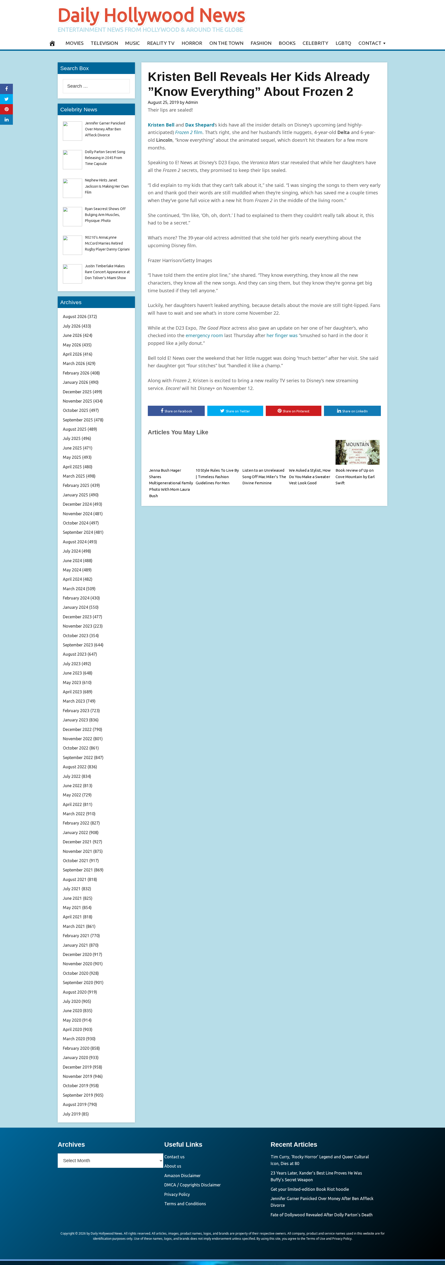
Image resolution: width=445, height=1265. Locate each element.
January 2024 (75, 607)
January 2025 (75, 495)
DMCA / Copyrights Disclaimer (192, 1185)
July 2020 (72, 1001)
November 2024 (77, 513)
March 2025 (74, 476)
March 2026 (74, 363)
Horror (192, 43)
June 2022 (72, 785)
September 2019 (78, 1095)
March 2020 (74, 1038)
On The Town (226, 43)
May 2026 (72, 345)
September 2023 (78, 645)
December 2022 (77, 729)
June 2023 (72, 673)
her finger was (282, 335)
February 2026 (76, 373)
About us (172, 1166)
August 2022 (75, 766)
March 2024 (74, 588)
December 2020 (77, 954)
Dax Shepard (199, 125)
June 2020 (72, 1010)
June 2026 (72, 335)
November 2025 (77, 401)
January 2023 (75, 720)
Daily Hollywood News (151, 14)
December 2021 (77, 841)
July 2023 (72, 663)
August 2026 (75, 316)
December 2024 (77, 504)
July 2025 (72, 438)
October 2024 (75, 523)
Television (104, 43)
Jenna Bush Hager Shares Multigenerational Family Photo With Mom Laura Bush (171, 483)
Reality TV (160, 43)
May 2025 (72, 457)
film (188, 132)
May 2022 (72, 795)
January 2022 (75, 832)
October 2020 (75, 973)
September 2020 (78, 982)
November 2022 (77, 738)
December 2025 (77, 391)
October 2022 (75, 748)
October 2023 (75, 635)
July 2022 (72, 776)
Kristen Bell (161, 125)
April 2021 (72, 916)
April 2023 (72, 691)
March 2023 (74, 701)
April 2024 (72, 579)
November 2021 (77, 851)
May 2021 (72, 907)
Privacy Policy (177, 1194)
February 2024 (76, 598)
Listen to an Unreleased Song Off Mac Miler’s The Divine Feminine (264, 476)
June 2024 (72, 560)
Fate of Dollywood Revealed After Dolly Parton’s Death (322, 1214)
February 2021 (76, 935)
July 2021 (72, 888)
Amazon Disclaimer (182, 1175)
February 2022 (76, 823)
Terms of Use (315, 1238)
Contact (369, 43)
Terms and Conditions (185, 1203)
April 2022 (72, 804)
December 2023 (77, 616)
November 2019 (77, 1076)
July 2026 (72, 326)
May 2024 (72, 570)
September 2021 (78, 870)
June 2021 (72, 898)
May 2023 (72, 682)
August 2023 (75, 654)
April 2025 (72, 466)
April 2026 (72, 354)
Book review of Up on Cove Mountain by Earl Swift (355, 476)
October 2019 (75, 1085)
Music (132, 43)
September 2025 (78, 420)
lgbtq (343, 43)
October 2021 (75, 860)
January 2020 (75, 1057)
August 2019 (75, 1104)
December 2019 (77, 1067)
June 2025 (72, 448)
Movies (74, 43)
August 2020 (75, 992)
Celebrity (315, 43)
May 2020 (72, 1020)
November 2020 (77, 963)
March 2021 (74, 926)
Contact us (174, 1156)
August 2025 (75, 429)
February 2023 (76, 710)
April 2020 (72, 1029)
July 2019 (72, 1114)
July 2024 (72, 551)
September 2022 (78, 757)
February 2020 (76, 1048)
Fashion (261, 43)
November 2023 (77, 626)
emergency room (204, 335)
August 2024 (75, 541)
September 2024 (78, 532)
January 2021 (75, 945)
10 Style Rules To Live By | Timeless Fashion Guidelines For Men (217, 476)
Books (287, 43)
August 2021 (75, 879)
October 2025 (75, 410)
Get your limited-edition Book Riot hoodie (310, 1189)
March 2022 (74, 813)
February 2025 (76, 485)
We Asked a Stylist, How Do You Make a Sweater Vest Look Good (310, 476)
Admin (191, 102)
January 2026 (75, 382)
